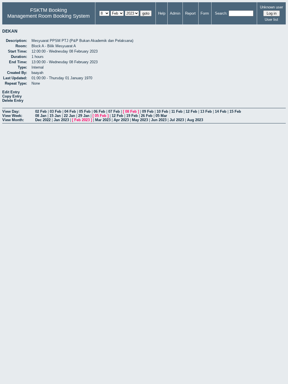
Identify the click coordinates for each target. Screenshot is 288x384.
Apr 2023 (121, 120)
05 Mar (161, 116)
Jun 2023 (158, 120)
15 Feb (235, 111)
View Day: (10, 111)
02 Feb (41, 111)
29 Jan (83, 116)
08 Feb (131, 111)
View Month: (13, 120)
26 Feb (146, 116)
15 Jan (55, 116)
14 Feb (220, 111)
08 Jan (40, 116)
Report (190, 13)
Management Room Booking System (48, 16)
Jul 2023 (177, 120)
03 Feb (55, 111)
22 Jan (69, 116)
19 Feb (132, 116)
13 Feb (206, 111)
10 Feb (162, 111)
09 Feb (148, 111)
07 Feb (114, 111)
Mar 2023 (103, 120)
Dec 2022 (43, 120)
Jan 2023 (61, 120)
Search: (221, 13)
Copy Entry (12, 96)
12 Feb (191, 111)
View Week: (12, 116)
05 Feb (85, 111)
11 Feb (177, 111)
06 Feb (99, 111)
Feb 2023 (82, 120)
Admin (175, 13)
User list (271, 19)
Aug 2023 (195, 120)
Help (161, 13)
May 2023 (140, 120)
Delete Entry (12, 100)
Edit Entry (11, 92)
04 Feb (70, 111)
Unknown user (271, 7)
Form (205, 13)
